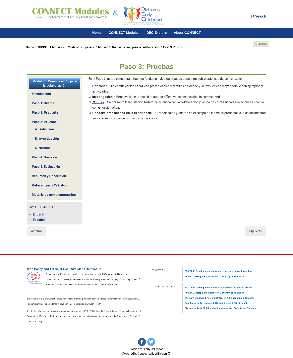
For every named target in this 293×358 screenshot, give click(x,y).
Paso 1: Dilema (43, 103)
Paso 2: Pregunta (45, 112)
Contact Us (93, 269)
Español (39, 220)
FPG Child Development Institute (202, 271)
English (38, 214)
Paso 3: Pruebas (44, 122)
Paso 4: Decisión (44, 157)
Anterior (36, 231)
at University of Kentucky (230, 276)
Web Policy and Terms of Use (48, 269)
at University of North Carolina (236, 271)
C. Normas (43, 148)
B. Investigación (47, 138)
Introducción (41, 94)
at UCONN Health (238, 303)
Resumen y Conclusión (49, 176)
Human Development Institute (201, 276)
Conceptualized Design (152, 353)
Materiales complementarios (54, 195)
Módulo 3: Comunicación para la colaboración (54, 83)
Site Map (77, 269)
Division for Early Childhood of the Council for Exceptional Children (220, 308)
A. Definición (44, 129)
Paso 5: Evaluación (46, 167)
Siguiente (255, 231)
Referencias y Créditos (49, 185)
